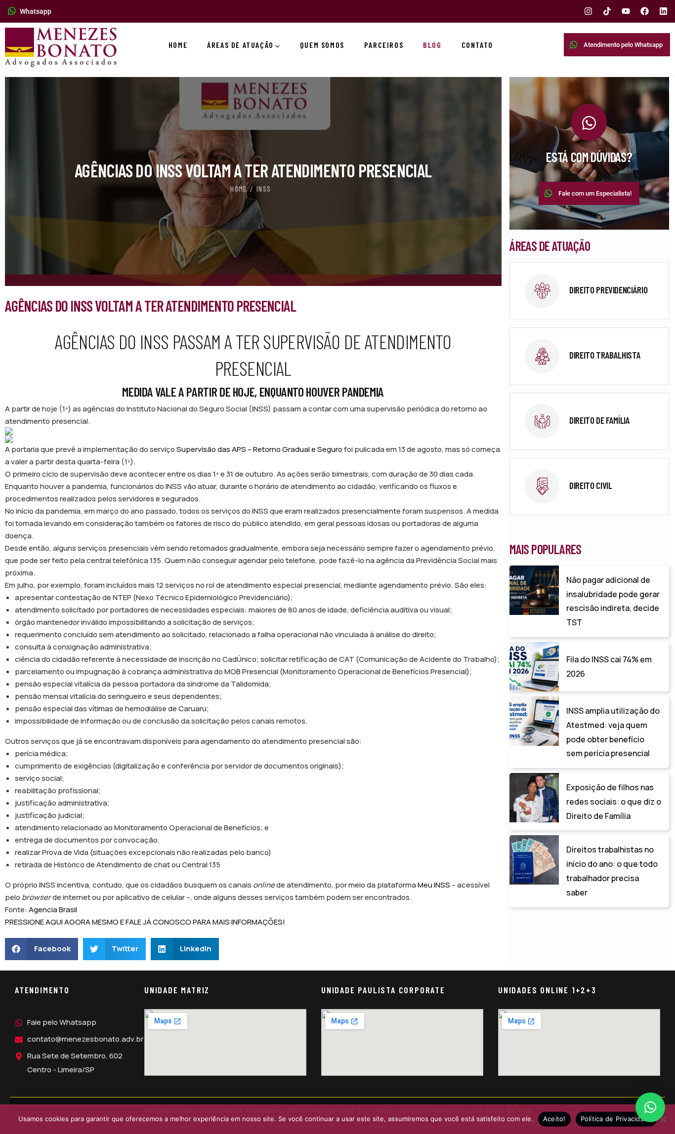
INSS (263, 188)
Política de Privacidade (616, 1119)
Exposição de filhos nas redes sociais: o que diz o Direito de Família (613, 801)
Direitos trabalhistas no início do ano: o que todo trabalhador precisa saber (612, 870)
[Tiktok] (607, 11)
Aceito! (554, 1119)
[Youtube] (626, 11)
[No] (663, 1119)
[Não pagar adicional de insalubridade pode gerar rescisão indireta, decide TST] (534, 590)
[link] (589, 291)
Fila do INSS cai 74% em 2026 (609, 666)
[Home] (61, 47)
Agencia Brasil (53, 909)
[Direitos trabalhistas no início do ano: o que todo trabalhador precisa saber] (534, 860)
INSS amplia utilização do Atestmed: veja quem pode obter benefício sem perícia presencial (613, 732)
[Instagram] (588, 11)
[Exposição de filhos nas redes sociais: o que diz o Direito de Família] (534, 797)
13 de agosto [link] (420, 449)
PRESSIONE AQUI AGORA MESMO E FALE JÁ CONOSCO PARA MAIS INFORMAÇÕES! (145, 922)
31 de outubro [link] (249, 474)
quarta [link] (88, 461)
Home (238, 188)
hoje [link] (49, 409)
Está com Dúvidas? (589, 156)
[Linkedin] (663, 11)
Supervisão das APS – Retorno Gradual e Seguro (259, 449)
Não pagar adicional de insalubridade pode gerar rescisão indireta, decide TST (613, 601)
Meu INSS (434, 885)
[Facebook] (644, 11)
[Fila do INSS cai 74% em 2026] (534, 666)
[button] (41, 949)
